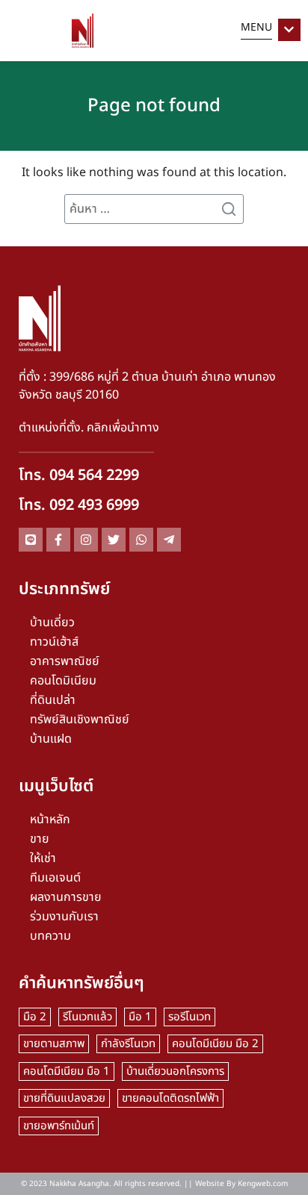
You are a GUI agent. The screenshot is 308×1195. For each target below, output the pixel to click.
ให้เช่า (43, 858)
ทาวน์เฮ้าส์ (54, 642)
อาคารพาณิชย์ (64, 661)
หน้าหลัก (50, 820)
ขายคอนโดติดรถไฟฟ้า (170, 1098)
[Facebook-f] (58, 540)
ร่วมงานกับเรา (64, 917)
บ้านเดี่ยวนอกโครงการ (175, 1071)
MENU (256, 27)
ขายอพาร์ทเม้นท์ (58, 1126)
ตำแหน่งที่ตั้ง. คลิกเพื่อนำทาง (89, 428)
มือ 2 (34, 1017)
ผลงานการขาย (66, 897)
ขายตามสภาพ (53, 1043)
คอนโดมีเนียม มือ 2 (215, 1043)
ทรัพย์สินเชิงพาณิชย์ (79, 719)
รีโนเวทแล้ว (87, 1017)
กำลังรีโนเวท (128, 1043)
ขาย (39, 839)
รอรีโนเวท (189, 1017)
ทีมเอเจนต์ (55, 878)
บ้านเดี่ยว (52, 622)
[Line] (31, 540)
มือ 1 (140, 1017)
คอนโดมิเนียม (63, 681)
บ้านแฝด (51, 739)
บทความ (50, 936)
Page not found (154, 106)
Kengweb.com (263, 1184)
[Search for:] (154, 209)
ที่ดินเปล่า (53, 700)
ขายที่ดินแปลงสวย (64, 1098)
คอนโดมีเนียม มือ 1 (66, 1071)
